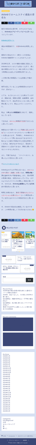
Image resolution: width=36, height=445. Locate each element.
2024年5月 (6, 382)
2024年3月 (6, 386)
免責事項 (25, 440)
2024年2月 (6, 388)
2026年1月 (6, 356)
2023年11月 (7, 395)
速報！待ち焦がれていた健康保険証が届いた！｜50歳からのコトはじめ (17, 325)
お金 (4, 422)
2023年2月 (6, 411)
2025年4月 (6, 360)
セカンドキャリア (9, 424)
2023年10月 (7, 397)
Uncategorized (5, 11)
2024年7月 (6, 378)
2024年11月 (7, 370)
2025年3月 (6, 362)
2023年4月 (6, 409)
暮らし (5, 428)
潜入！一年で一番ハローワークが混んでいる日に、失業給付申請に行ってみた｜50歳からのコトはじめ (18, 340)
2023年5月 (6, 407)
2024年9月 (6, 374)
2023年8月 (6, 401)
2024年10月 (7, 372)
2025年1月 (6, 366)
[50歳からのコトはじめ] (18, 6)
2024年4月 (6, 384)
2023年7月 (6, 403)
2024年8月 (6, 376)
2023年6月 (6, 405)
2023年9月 (6, 399)
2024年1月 (6, 390)
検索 (4, 277)
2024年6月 (6, 380)
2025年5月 (6, 358)
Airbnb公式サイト (7, 40)
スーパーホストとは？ (11, 164)
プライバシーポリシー (14, 440)
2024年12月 (7, 368)
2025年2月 (6, 364)
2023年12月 (7, 392)
